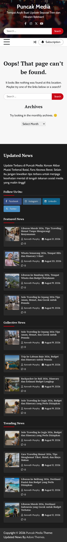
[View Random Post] (35, 42)
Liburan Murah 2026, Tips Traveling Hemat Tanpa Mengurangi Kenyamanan (41, 231)
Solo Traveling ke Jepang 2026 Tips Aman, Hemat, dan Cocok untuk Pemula (40, 300)
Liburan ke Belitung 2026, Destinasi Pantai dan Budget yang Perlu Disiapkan (40, 482)
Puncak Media (33, 6)
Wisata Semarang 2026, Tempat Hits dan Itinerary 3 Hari (41, 255)
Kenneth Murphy (32, 239)
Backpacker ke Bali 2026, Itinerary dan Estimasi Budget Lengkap (40, 380)
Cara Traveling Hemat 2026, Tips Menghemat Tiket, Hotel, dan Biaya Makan (40, 457)
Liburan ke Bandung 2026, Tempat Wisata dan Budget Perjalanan (40, 276)
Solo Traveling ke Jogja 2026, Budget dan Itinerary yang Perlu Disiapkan (41, 402)
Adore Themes (35, 537)
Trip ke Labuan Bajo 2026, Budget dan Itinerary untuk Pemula (40, 358)
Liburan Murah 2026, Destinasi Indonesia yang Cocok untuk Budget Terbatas (41, 507)
